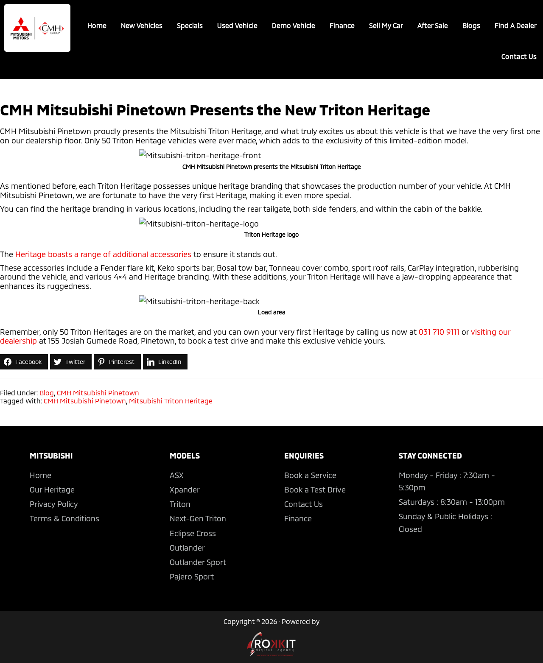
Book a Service (310, 475)
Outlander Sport (198, 562)
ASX (177, 475)
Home (40, 475)
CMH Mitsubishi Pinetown (98, 393)
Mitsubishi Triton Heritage (171, 401)
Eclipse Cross (193, 533)
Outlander (187, 547)
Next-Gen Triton (198, 518)
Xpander (185, 489)
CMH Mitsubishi (37, 28)
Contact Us (303, 504)
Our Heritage (52, 489)
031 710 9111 (439, 331)
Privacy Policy (54, 504)
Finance (298, 518)
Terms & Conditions (64, 518)
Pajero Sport (192, 576)
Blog (46, 393)
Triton (180, 504)
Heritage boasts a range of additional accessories (103, 254)
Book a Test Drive (315, 489)
